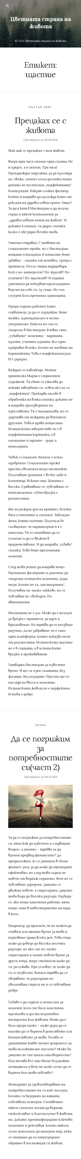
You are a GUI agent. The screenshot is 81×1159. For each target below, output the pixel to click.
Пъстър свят (40, 107)
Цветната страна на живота (40, 23)
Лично (40, 725)
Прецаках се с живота (40, 125)
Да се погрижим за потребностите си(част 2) (40, 753)
